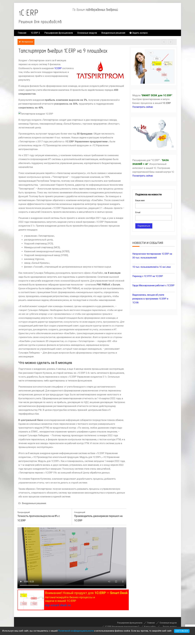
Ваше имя (140, 200)
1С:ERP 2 (35, 32)
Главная (22, 32)
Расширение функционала (58, 32)
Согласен (181, 631)
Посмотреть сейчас (142, 107)
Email (137, 212)
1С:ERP (29, 12)
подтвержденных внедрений (102, 10)
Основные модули (87, 32)
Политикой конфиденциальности (76, 630)
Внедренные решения (113, 32)
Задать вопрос (140, 32)
